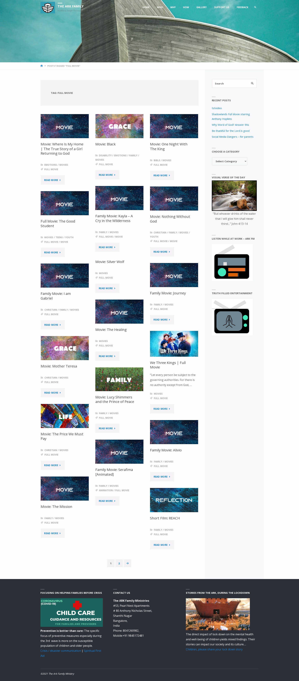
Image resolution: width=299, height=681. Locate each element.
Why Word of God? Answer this (230, 124)
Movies (63, 164)
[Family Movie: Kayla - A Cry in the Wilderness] (119, 198)
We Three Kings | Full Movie (168, 365)
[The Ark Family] (47, 7)
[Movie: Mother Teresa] (65, 348)
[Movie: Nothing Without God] (174, 198)
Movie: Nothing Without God (170, 219)
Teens (59, 237)
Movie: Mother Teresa (59, 366)
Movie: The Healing (111, 329)
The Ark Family (71, 6)
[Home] (41, 65)
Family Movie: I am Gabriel (56, 296)
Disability (105, 155)
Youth (154, 236)
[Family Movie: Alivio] (174, 432)
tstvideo (217, 108)
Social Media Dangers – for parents (232, 136)
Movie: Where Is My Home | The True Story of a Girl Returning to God (62, 149)
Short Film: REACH (165, 518)
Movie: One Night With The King (169, 146)
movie (119, 236)
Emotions (50, 164)
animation (106, 490)
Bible (157, 160)
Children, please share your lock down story (214, 649)
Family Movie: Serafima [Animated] (114, 472)
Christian (160, 232)
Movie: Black (105, 144)
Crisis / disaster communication (60, 651)
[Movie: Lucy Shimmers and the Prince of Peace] (119, 379)
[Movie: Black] (119, 126)
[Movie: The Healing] (119, 312)
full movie (51, 169)
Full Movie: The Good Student (58, 223)
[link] (255, 7)
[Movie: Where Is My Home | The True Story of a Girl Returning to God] (65, 126)
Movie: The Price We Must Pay (62, 436)
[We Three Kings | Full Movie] (174, 344)
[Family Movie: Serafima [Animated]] (119, 452)
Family (133, 155)
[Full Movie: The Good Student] (65, 203)
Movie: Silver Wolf (109, 261)
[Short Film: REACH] (174, 500)
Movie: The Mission (56, 506)
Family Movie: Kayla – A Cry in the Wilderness (114, 218)
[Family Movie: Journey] (174, 275)
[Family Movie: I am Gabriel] (65, 276)
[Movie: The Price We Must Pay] (65, 416)
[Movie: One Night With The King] (174, 126)
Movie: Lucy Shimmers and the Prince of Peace (114, 399)
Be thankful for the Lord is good (231, 130)
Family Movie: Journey (168, 293)
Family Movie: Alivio (166, 450)
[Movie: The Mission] (65, 489)
